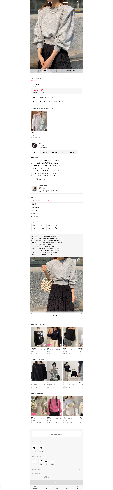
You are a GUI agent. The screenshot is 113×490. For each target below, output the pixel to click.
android (41, 451)
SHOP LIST (46, 488)
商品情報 (35, 152)
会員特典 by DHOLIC (56, 434)
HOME (56, 488)
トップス (33, 76)
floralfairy (33, 348)
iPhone (34, 451)
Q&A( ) (63, 152)
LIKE (67, 488)
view (80, 145)
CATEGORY (35, 488)
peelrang (33, 382)
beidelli (48, 348)
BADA (32, 132)
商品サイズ (44, 152)
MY (77, 488)
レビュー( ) (54, 152)
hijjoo (48, 382)
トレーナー (39, 76)
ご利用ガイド (73, 152)
